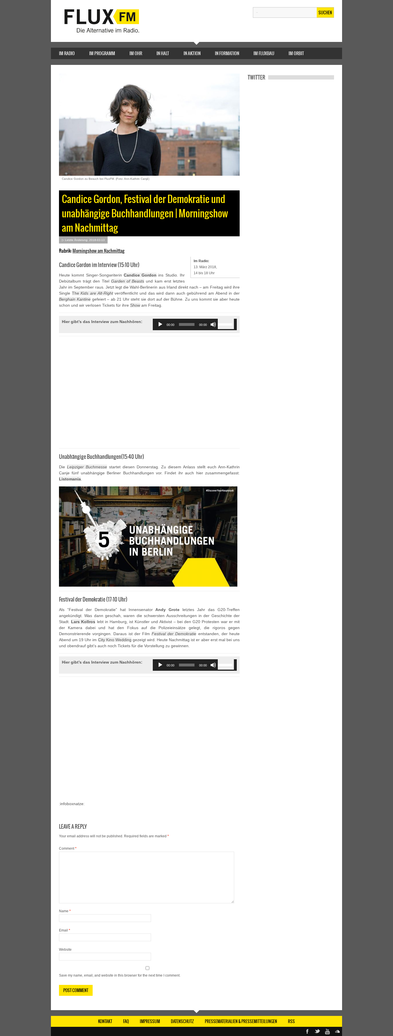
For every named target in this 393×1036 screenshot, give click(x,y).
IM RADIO (67, 53)
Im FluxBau (263, 53)
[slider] (226, 324)
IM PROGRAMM (102, 53)
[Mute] (213, 324)
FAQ (126, 1021)
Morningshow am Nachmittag (99, 250)
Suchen (325, 12)
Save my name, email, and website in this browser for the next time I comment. (119, 975)
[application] (195, 324)
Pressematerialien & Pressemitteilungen (241, 1021)
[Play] (160, 324)
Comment (68, 848)
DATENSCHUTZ (182, 1021)
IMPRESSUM (150, 1021)
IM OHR (135, 53)
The (92, 293)
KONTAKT (105, 1021)
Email (64, 930)
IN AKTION (192, 53)
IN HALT (163, 53)
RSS (291, 1021)
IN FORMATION (227, 53)
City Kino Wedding (114, 639)
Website (65, 950)
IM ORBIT (296, 53)
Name (65, 911)
